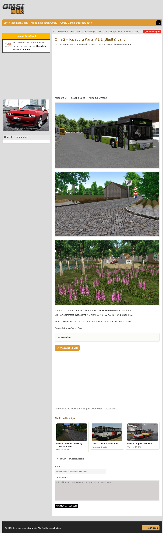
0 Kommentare (124, 44)
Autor (58, 466)
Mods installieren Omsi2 (44, 22)
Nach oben (152, 527)
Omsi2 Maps (106, 44)
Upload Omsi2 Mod (26, 36)
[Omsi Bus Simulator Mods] (13, 8)
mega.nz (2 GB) (69, 347)
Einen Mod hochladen (16, 22)
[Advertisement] (26, 76)
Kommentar (61, 477)
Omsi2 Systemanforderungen (76, 22)
